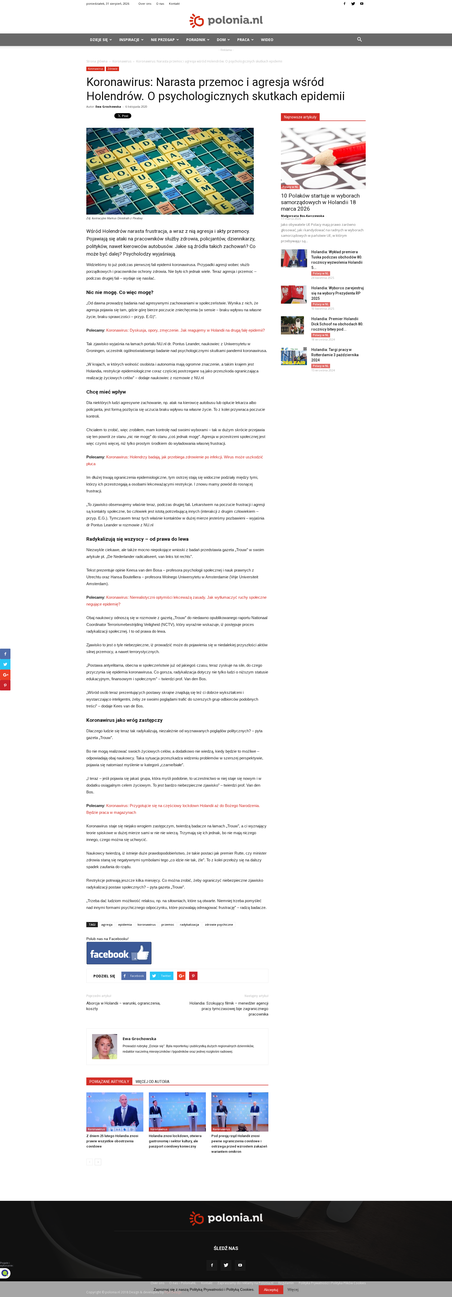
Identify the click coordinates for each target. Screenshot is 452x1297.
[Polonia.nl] (226, 21)
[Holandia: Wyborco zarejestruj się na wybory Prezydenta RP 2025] (294, 294)
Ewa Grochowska (108, 106)
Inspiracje (129, 39)
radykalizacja (189, 924)
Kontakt (174, 3)
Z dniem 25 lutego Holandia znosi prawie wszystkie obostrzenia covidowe (112, 1141)
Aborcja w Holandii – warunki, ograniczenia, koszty (123, 1006)
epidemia (125, 924)
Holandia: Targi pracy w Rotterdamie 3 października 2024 (335, 355)
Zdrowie (112, 69)
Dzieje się (99, 39)
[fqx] (9, 1273)
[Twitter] (353, 3)
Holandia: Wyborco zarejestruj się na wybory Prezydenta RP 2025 (337, 293)
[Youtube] (362, 3)
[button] (359, 39)
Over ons (144, 3)
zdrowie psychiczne (219, 924)
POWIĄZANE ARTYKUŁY (109, 1082)
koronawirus (147, 924)
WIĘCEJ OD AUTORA (152, 1082)
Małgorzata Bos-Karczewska (302, 216)
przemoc (167, 924)
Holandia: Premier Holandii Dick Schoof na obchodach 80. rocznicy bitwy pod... (337, 324)
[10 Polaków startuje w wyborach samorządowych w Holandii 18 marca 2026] (323, 158)
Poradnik (195, 39)
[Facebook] (344, 3)
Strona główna (97, 61)
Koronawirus (121, 61)
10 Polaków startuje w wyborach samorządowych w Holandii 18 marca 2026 (320, 202)
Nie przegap (163, 39)
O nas (160, 3)
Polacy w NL (290, 187)
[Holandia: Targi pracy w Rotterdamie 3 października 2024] (294, 356)
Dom (221, 39)
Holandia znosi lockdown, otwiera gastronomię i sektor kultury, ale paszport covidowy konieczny (175, 1141)
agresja (106, 924)
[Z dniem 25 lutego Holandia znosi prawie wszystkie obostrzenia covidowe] (114, 1112)
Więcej (292, 1289)
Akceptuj (271, 1290)
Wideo (267, 39)
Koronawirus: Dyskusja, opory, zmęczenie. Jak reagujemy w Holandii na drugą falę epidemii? (185, 330)
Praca (243, 39)
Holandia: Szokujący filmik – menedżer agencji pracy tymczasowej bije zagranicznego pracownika (229, 1009)
